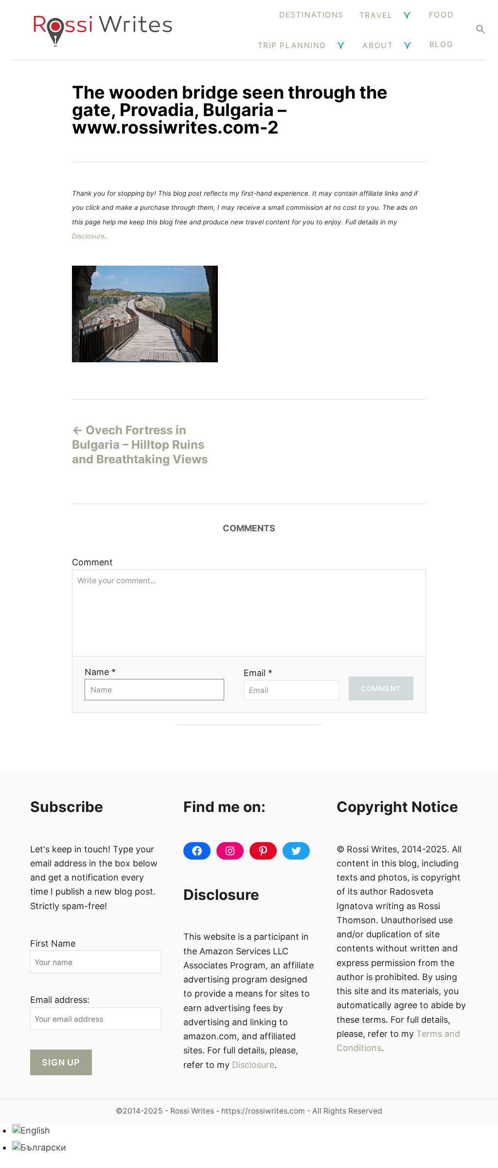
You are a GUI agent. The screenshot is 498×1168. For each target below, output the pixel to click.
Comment (92, 562)
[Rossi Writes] (103, 30)
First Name (52, 943)
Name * (100, 672)
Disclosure (88, 236)
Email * (258, 673)
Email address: (59, 1000)
